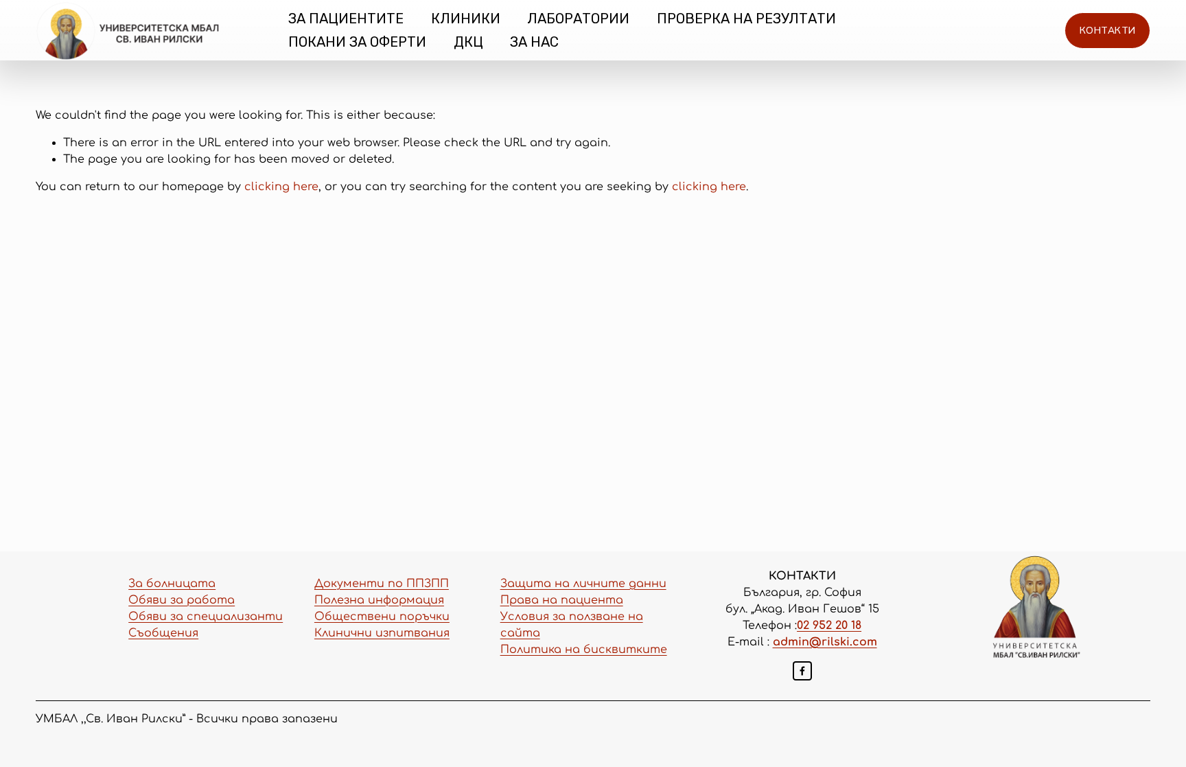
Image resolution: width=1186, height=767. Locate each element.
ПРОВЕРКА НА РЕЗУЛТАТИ (746, 18)
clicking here (281, 187)
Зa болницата (172, 583)
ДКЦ (468, 42)
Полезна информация (379, 600)
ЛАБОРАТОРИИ (578, 18)
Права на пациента (561, 600)
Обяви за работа (181, 600)
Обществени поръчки (382, 616)
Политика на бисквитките (583, 649)
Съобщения (163, 633)
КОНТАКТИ (1107, 30)
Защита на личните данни (583, 583)
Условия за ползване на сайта (571, 624)
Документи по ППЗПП (381, 583)
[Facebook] (802, 670)
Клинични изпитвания (382, 633)
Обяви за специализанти (205, 616)
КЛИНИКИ (465, 18)
